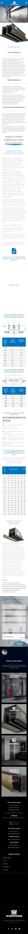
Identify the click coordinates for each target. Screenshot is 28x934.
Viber (22, 812)
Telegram (16, 812)
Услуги (4, 861)
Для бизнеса (6, 866)
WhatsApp (9, 812)
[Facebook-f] (8, 928)
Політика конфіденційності (14, 922)
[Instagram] (12, 928)
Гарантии (5, 863)
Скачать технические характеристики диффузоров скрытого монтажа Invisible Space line (14, 258)
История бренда (7, 858)
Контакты (5, 869)
